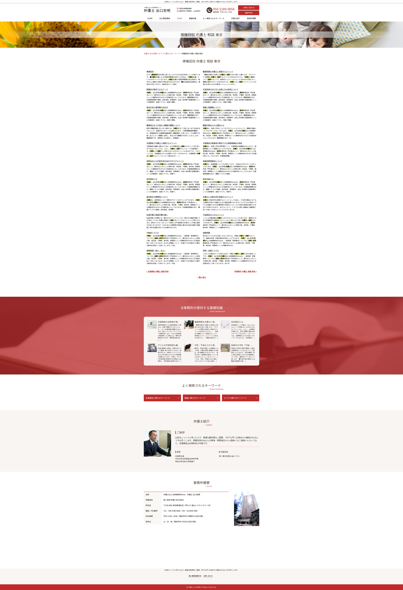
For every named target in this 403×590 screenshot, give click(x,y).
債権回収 (150, 71)
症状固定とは (152, 179)
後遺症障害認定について (212, 161)
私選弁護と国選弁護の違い (157, 214)
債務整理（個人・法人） (156, 250)
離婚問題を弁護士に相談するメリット (218, 71)
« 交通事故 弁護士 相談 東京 (158, 271)
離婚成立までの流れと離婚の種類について (163, 125)
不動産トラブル (153, 232)
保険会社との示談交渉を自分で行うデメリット (165, 161)
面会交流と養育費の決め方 (157, 107)
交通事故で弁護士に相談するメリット (162, 143)
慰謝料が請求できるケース (157, 89)
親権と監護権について (212, 107)
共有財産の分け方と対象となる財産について (220, 89)
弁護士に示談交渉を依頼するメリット (218, 196)
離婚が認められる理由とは (213, 125)
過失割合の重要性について (157, 196)
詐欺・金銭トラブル (211, 250)
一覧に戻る (201, 277)
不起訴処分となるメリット (213, 214)
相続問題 (206, 232)
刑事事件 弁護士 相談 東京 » (245, 271)
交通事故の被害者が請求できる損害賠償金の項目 (222, 143)
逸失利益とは (208, 179)
